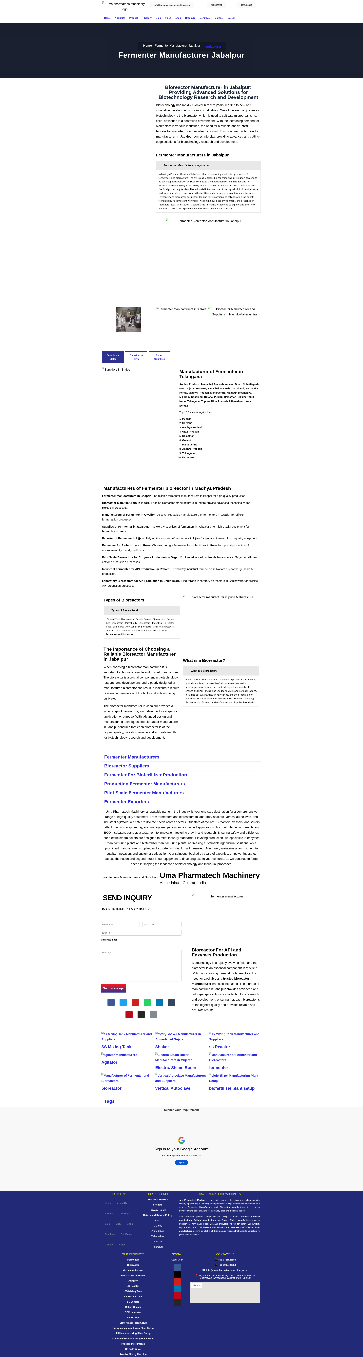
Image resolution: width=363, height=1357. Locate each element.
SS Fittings (133, 1317)
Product (133, 18)
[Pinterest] (129, 1014)
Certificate (205, 18)
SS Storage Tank (133, 1296)
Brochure (190, 18)
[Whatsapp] (147, 1002)
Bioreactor (133, 1265)
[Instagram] (141, 1014)
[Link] (153, 1014)
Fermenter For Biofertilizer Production (145, 774)
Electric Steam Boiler (175, 1067)
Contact (219, 18)
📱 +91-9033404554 (225, 1265)
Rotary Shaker (133, 1307)
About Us (120, 18)
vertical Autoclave (172, 1088)
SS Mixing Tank (116, 1047)
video (168, 18)
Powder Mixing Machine (133, 1354)
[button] (134, 18)
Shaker (162, 1047)
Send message (113, 988)
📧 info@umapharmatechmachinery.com (225, 1270)
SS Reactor (133, 1286)
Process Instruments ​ (133, 1344)
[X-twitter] (177, 1274)
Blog (158, 18)
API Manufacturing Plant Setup (133, 1333)
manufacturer (211, 46)
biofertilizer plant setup (232, 1088)
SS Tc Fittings (133, 1349)
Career (231, 18)
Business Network (157, 1199)
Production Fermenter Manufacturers (144, 783)
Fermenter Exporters (126, 801)
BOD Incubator (133, 1312)
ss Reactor (219, 1047)
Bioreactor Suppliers (126, 765)
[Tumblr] (171, 1002)
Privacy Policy (158, 1210)
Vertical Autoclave (133, 1270)
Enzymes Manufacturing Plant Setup (133, 1328)
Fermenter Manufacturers (131, 756)
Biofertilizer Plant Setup (133, 1322)
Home (107, 18)
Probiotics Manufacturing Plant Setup (133, 1338)
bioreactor (111, 1088)
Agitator (109, 1062)
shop (178, 18)
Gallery (148, 18)
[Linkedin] (159, 1002)
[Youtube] (135, 1002)
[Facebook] (111, 1002)
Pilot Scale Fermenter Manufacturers (144, 792)
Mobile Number (109, 940)
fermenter (218, 1067)
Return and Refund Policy (157, 1215)
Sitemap (157, 1204)
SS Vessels (133, 1301)
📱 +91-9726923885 (225, 1259)
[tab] (208, 165)
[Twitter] (123, 1002)
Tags (109, 1101)
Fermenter (133, 1259)
